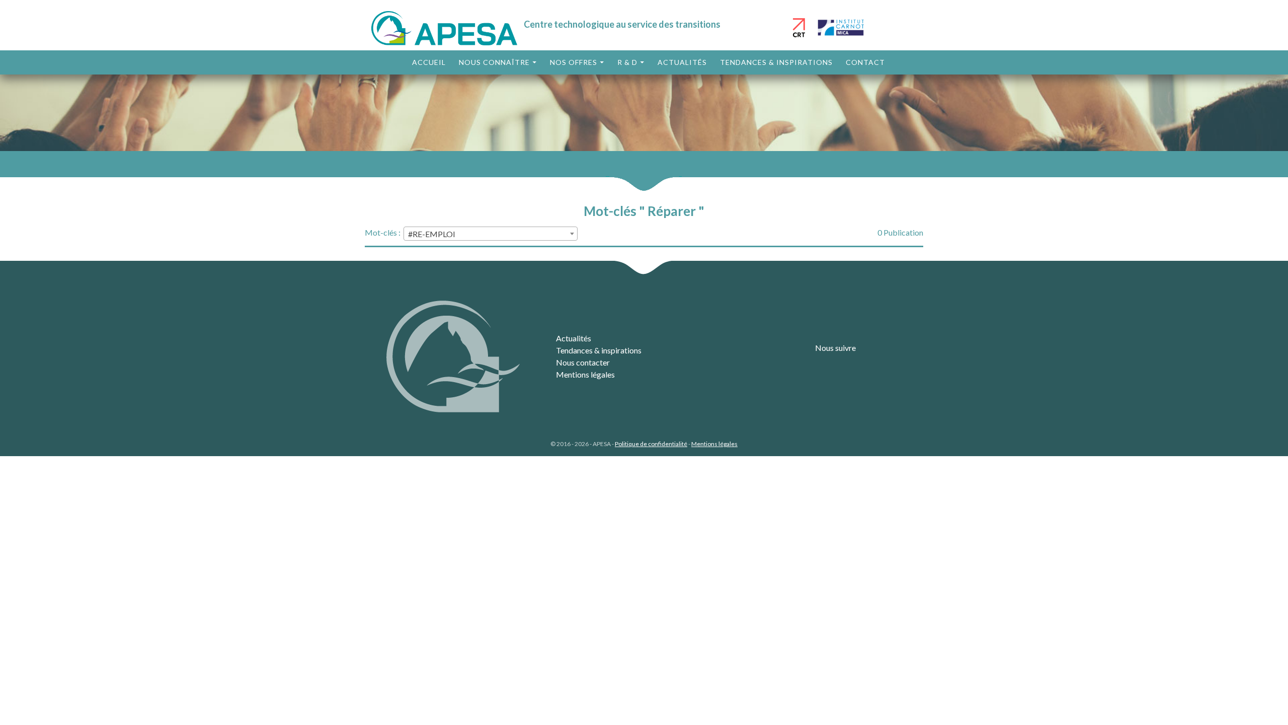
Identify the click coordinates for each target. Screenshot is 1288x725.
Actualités (682, 62)
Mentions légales (585, 374)
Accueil (429, 62)
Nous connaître (494, 62)
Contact (865, 62)
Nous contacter (583, 362)
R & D (627, 62)
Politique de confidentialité (651, 444)
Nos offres (573, 62)
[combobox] (491, 234)
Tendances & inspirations (776, 62)
